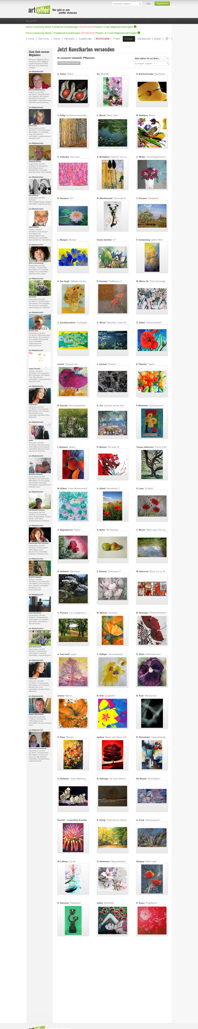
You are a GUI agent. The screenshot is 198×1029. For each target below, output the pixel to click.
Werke (48, 27)
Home (29, 27)
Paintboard (57, 27)
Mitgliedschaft (118, 27)
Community (38, 27)
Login (148, 3)
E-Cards (105, 27)
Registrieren (162, 3)
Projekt (97, 27)
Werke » (49, 33)
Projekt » (100, 33)
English (129, 27)
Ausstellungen (71, 27)
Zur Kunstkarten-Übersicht (69, 63)
